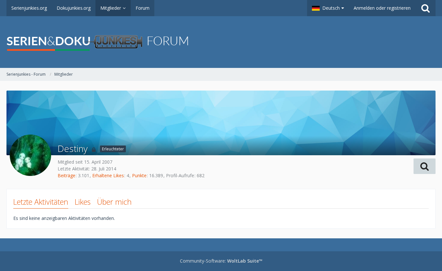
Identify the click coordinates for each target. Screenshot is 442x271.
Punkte (139, 175)
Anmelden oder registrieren (382, 8)
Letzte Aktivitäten (40, 202)
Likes (83, 202)
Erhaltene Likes (108, 175)
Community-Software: (221, 261)
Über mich (114, 202)
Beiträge (66, 175)
